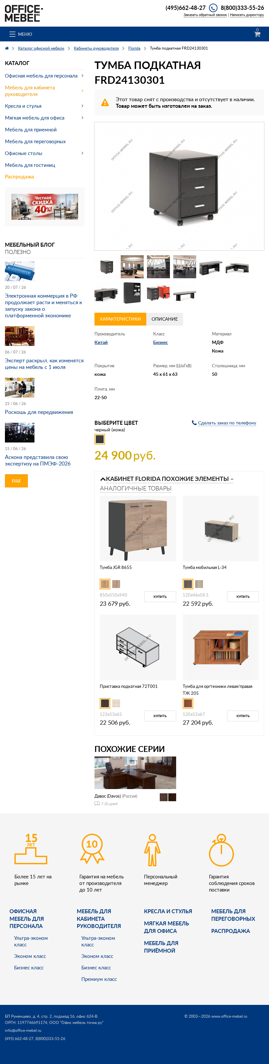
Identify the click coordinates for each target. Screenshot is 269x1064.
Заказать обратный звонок (205, 14)
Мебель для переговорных (35, 141)
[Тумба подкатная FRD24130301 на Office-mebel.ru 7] (105, 293)
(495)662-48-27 (186, 7)
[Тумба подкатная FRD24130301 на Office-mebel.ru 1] (105, 266)
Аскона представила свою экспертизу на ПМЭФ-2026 (38, 460)
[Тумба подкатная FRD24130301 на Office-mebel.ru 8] (132, 293)
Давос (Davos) (107, 796)
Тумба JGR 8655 (116, 567)
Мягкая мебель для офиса (34, 117)
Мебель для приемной (31, 129)
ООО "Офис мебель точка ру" (76, 1022)
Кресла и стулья (23, 105)
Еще (16, 481)
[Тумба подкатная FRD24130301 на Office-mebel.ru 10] (184, 293)
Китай (101, 342)
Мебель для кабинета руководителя (30, 90)
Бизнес (160, 342)
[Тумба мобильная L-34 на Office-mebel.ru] (221, 528)
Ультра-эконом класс (31, 941)
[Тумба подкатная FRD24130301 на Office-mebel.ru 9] (158, 293)
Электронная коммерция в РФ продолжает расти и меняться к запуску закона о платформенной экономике (43, 305)
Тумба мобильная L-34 (205, 567)
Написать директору (247, 14)
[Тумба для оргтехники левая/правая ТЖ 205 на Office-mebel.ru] (221, 647)
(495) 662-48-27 (19, 1038)
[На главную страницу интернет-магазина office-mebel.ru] (24, 13)
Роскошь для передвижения (39, 412)
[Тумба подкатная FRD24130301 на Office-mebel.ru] (179, 186)
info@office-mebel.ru (23, 1030)
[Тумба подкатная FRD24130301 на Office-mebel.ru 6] (237, 266)
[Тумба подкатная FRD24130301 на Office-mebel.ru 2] (132, 266)
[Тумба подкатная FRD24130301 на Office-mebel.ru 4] (184, 266)
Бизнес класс (29, 967)
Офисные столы (23, 153)
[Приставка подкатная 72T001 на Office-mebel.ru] (138, 647)
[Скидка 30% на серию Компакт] (44, 206)
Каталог (17, 63)
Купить (160, 596)
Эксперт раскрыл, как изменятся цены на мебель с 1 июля (44, 364)
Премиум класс (99, 979)
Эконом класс (30, 956)
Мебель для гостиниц (30, 165)
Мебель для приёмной (161, 946)
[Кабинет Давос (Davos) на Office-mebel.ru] (135, 772)
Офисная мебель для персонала (41, 75)
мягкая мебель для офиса (166, 926)
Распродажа (19, 176)
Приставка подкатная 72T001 (129, 686)
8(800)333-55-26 (242, 7)
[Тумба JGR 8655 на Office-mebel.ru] (138, 528)
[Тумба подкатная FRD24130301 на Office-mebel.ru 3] (158, 266)
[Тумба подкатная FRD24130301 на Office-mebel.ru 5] (210, 266)
